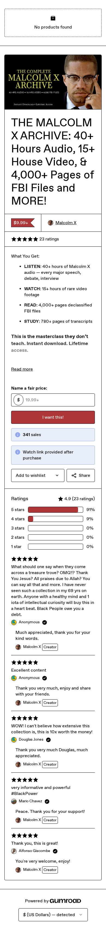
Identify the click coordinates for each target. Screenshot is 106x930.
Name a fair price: (29, 388)
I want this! (53, 417)
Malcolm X (65, 222)
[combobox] (37, 475)
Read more (22, 369)
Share (84, 475)
